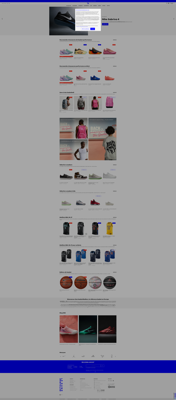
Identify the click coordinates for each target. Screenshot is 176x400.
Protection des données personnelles (82, 26)
